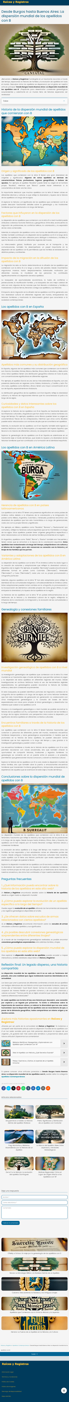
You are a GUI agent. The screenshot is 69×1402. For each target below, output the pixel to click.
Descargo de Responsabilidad (11, 1391)
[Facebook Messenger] (8, 1088)
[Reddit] (48, 1088)
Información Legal (7, 1372)
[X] (13, 1088)
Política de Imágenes (9, 1386)
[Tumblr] (28, 1088)
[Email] (43, 1088)
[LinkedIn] (33, 1088)
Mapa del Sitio (6, 1396)
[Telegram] (38, 1088)
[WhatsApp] (23, 1088)
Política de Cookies (8, 1382)
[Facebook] (3, 1088)
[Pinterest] (18, 1088)
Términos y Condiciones (9, 1377)
